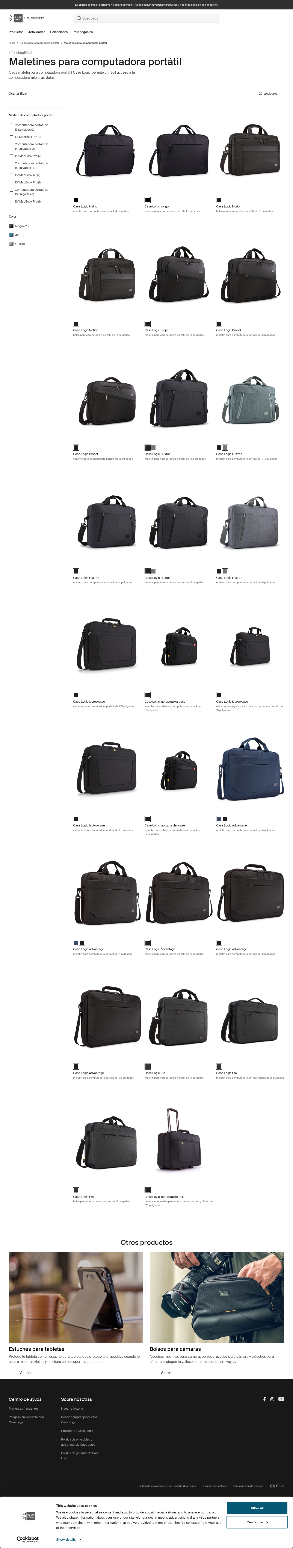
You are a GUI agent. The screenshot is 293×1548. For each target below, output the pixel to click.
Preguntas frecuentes (23, 1408)
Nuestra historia (72, 1408)
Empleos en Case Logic (77, 1431)
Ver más (31, 1374)
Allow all (257, 1508)
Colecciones (59, 32)
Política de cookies (214, 1486)
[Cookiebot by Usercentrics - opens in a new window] (28, 1539)
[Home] (41, 18)
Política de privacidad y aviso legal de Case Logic (167, 1486)
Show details (66, 1539)
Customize (255, 1522)
